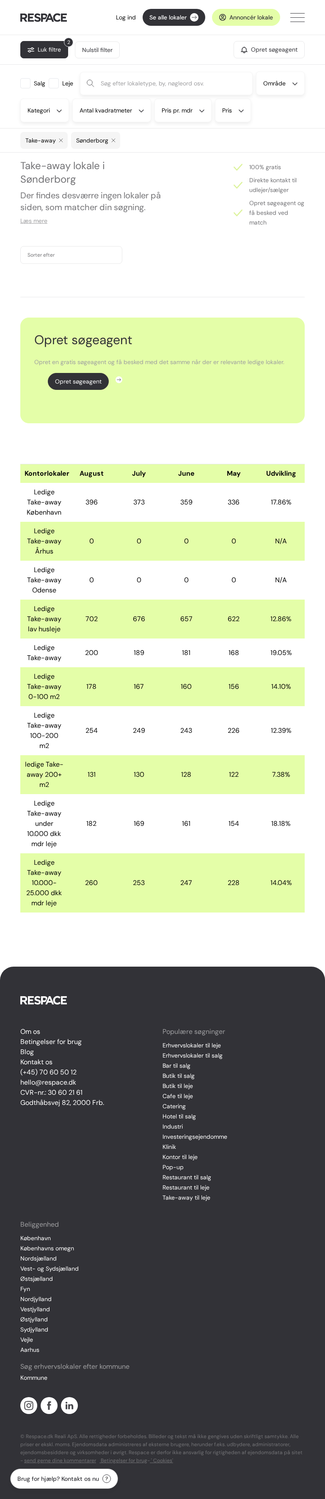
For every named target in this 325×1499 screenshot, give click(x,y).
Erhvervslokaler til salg (192, 1055)
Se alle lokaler (168, 17)
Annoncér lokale (251, 17)
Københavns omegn (47, 1248)
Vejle (26, 1339)
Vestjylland (35, 1309)
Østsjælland (36, 1279)
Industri (172, 1126)
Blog (27, 1051)
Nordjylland (36, 1299)
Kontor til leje (180, 1157)
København (35, 1238)
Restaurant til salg (186, 1177)
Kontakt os (36, 1062)
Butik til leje (177, 1086)
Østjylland (34, 1319)
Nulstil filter (97, 50)
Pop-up (173, 1167)
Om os (30, 1031)
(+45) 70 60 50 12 (48, 1072)
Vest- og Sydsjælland (49, 1268)
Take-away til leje (186, 1197)
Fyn (25, 1289)
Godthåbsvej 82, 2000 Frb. (62, 1102)
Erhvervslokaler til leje (191, 1045)
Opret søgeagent (78, 381)
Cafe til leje (177, 1096)
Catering (174, 1106)
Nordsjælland (38, 1258)
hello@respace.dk (48, 1082)
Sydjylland (34, 1329)
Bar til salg (176, 1065)
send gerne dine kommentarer (60, 1460)
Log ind (126, 17)
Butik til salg (178, 1076)
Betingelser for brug (51, 1041)
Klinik (169, 1147)
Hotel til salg (179, 1116)
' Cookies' (161, 1460)
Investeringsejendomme (194, 1136)
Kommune (33, 1377)
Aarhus (29, 1350)
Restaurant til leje (185, 1187)
